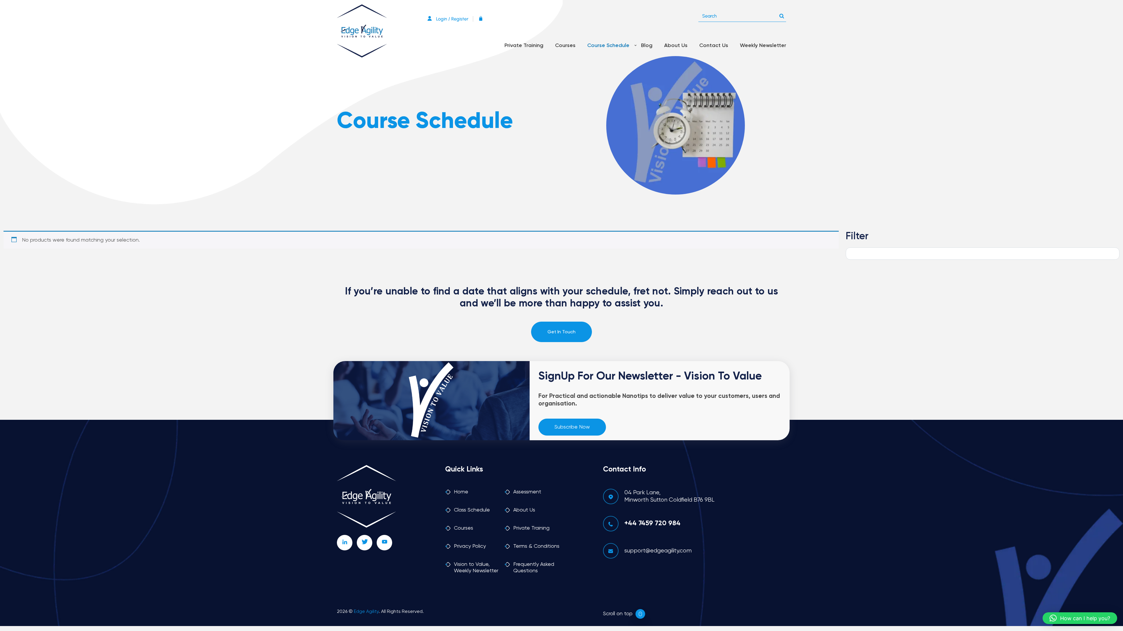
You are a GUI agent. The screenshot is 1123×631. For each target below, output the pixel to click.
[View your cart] (482, 19)
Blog (646, 45)
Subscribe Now (572, 427)
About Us (676, 45)
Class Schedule (472, 510)
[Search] (781, 14)
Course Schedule (608, 45)
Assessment (527, 492)
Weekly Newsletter (763, 45)
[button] (1080, 618)
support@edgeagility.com (658, 551)
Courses (565, 45)
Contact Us (713, 45)
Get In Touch (561, 332)
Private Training (523, 45)
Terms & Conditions (536, 546)
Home (461, 492)
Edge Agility (366, 611)
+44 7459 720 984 (652, 523)
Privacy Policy (470, 546)
